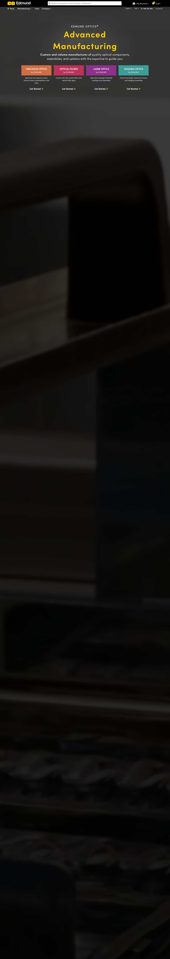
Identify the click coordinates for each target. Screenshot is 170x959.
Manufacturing (24, 8)
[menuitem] (13, 8)
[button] (148, 8)
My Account (141, 4)
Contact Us (159, 8)
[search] (85, 3)
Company (46, 8)
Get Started (35, 88)
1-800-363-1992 (148, 8)
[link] (157, 2)
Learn (37, 8)
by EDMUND (36, 70)
